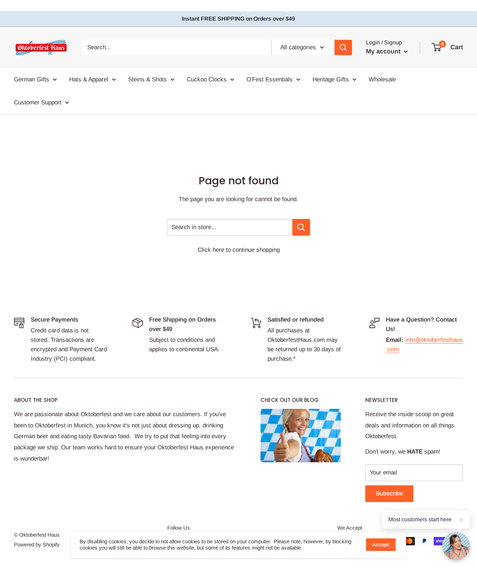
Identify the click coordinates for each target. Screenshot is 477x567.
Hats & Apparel (88, 79)
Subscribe (389, 493)
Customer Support (37, 102)
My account (384, 51)
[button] (456, 546)
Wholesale (382, 79)
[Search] (343, 47)
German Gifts (31, 79)
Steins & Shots (147, 79)
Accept (380, 544)
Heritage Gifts (331, 79)
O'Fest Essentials (270, 79)
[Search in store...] (301, 227)
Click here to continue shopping (239, 249)
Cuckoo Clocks (207, 79)
